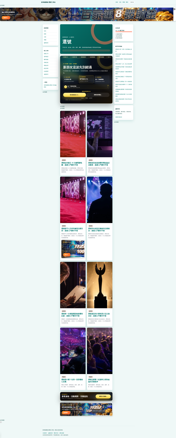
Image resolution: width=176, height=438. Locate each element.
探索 (117, 2)
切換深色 (132, 2)
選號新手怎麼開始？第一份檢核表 (123, 81)
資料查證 (46, 56)
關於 (127, 2)
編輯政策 (46, 42)
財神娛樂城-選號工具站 (48, 2)
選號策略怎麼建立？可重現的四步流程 (123, 77)
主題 (120, 2)
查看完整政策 (118, 117)
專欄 (124, 2)
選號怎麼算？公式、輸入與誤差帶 (123, 63)
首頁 (45, 31)
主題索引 (45, 433)
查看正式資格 (103, 396)
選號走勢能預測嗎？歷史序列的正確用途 (123, 100)
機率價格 (46, 59)
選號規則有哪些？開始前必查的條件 (123, 60)
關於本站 (56, 433)
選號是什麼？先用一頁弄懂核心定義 (123, 50)
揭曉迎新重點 (98, 95)
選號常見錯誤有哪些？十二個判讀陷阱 (123, 85)
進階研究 (46, 74)
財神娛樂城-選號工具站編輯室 (50, 86)
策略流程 (46, 62)
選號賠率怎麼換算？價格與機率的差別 (123, 72)
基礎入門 (46, 53)
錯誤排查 (46, 68)
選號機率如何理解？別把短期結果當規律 (123, 67)
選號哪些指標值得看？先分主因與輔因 (123, 95)
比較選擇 (46, 71)
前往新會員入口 (74, 95)
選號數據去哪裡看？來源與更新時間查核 (123, 90)
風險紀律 (46, 65)
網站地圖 (62, 433)
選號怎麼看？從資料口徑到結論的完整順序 (123, 55)
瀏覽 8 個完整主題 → (67, 50)
